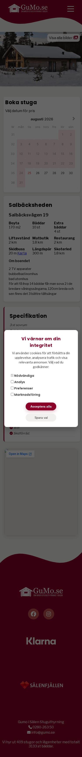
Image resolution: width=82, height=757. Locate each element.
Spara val (41, 417)
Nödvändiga (24, 375)
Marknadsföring (27, 394)
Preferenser (23, 388)
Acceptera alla (41, 406)
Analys (19, 382)
